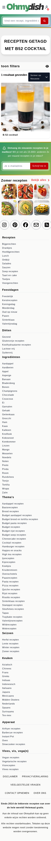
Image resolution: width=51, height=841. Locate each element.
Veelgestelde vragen (25, 785)
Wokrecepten (9, 628)
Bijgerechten (9, 244)
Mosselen (7, 453)
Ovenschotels (9, 574)
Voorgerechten (10, 283)
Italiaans (7, 688)
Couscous (7, 399)
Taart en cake (9, 275)
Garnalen (7, 406)
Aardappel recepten (13, 504)
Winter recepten (10, 647)
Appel (5, 371)
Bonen (5, 387)
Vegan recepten (10, 757)
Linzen (6, 446)
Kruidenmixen (9, 570)
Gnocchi (6, 418)
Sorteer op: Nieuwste (36, 77)
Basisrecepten (10, 507)
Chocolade (8, 395)
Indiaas (6, 680)
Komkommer (9, 442)
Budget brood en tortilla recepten (20, 519)
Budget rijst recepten (13, 531)
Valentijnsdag (9, 324)
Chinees (6, 668)
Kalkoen (6, 430)
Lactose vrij (8, 349)
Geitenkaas (8, 414)
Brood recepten (10, 511)
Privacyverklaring (35, 776)
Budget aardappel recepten (17, 515)
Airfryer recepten (11, 729)
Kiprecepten (8, 562)
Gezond (6, 337)
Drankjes (7, 248)
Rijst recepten (9, 593)
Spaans (6, 707)
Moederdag (8, 308)
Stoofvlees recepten (13, 609)
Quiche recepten (11, 589)
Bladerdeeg (8, 383)
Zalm (5, 492)
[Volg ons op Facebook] (25, 225)
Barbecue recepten (12, 732)
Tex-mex (6, 715)
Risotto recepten (11, 597)
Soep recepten (10, 271)
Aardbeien (7, 367)
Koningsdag (8, 304)
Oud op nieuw (9, 312)
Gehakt (6, 410)
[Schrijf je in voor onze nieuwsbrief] (36, 225)
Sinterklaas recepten (13, 601)
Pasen (5, 316)
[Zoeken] (44, 20)
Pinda (5, 469)
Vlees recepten (10, 769)
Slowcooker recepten (13, 744)
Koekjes (6, 566)
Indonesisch (8, 684)
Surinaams (8, 711)
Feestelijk (7, 296)
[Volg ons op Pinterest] (15, 225)
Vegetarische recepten (14, 761)
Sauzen (6, 267)
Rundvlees (8, 477)
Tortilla (6, 485)
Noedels (6, 457)
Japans (6, 692)
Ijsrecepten (8, 558)
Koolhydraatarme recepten (16, 345)
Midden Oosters (10, 700)
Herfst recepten (10, 640)
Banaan (6, 379)
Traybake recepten (12, 617)
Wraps (5, 488)
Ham (4, 422)
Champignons (9, 391)
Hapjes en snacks (12, 550)
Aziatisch (7, 664)
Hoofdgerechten (11, 252)
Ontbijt (5, 260)
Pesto (5, 465)
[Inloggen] (47, 7)
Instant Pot (8, 736)
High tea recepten (12, 554)
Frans (5, 672)
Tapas (5, 613)
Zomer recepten (10, 651)
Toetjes (6, 279)
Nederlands (8, 704)
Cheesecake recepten (14, 539)
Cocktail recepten (11, 543)
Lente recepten (10, 643)
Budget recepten (11, 527)
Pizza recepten (10, 585)
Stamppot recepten (12, 605)
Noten (5, 461)
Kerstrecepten (9, 300)
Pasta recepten (10, 582)
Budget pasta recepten (14, 523)
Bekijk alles (39, 179)
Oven (5, 740)
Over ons (40, 793)
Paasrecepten (9, 578)
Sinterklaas (8, 320)
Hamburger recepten (13, 546)
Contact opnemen (17, 793)
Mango (6, 449)
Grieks (5, 676)
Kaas (5, 426)
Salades (6, 263)
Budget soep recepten (14, 535)
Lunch (5, 256)
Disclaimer (10, 776)
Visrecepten (8, 765)
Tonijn (5, 481)
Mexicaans (8, 696)
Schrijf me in (39, 166)
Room (5, 473)
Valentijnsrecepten (12, 621)
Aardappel (7, 363)
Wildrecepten (9, 624)
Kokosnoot (8, 438)
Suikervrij (7, 352)
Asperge (6, 375)
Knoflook (7, 434)
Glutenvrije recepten (13, 341)
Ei (3, 403)
